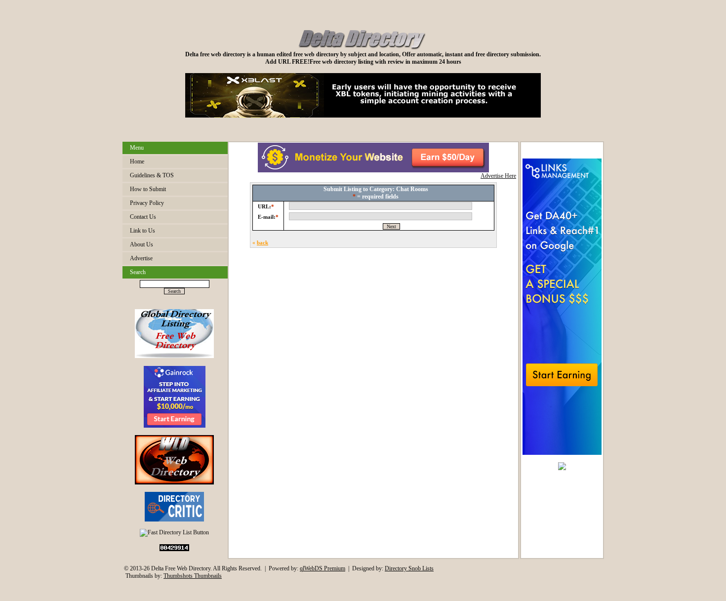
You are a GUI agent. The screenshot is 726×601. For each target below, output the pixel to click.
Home (137, 161)
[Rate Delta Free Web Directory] (174, 519)
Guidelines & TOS (152, 175)
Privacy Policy (147, 203)
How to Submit (148, 189)
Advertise (141, 258)
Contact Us (143, 216)
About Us (141, 244)
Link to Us (142, 230)
